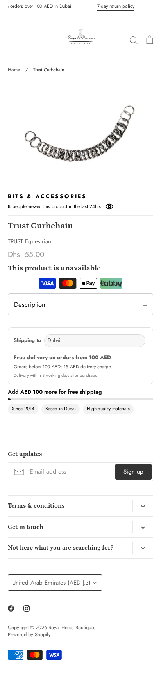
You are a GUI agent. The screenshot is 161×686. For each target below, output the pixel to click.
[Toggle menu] (12, 40)
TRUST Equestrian (29, 241)
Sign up (133, 471)
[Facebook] (11, 608)
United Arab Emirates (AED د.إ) (51, 582)
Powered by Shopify (29, 634)
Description (80, 304)
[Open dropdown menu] (142, 506)
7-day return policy (115, 6)
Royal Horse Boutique (71, 627)
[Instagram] (26, 608)
